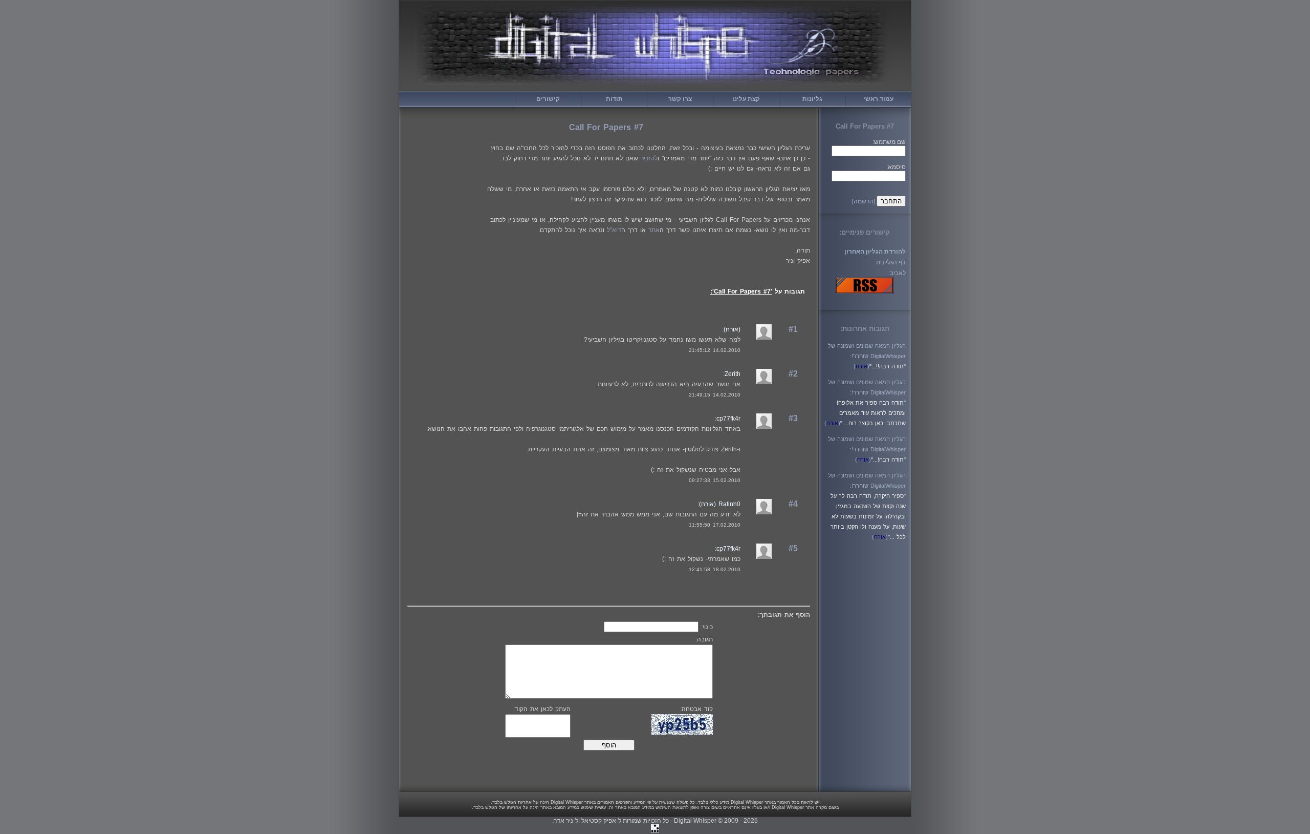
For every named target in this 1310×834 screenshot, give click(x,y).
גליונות (812, 98)
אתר (654, 230)
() (861, 366)
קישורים (548, 98)
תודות (614, 98)
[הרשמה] (863, 201)
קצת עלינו (746, 98)
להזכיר (649, 158)
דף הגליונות (891, 262)
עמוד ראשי (878, 98)
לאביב (898, 273)
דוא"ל (614, 230)
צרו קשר (680, 98)
